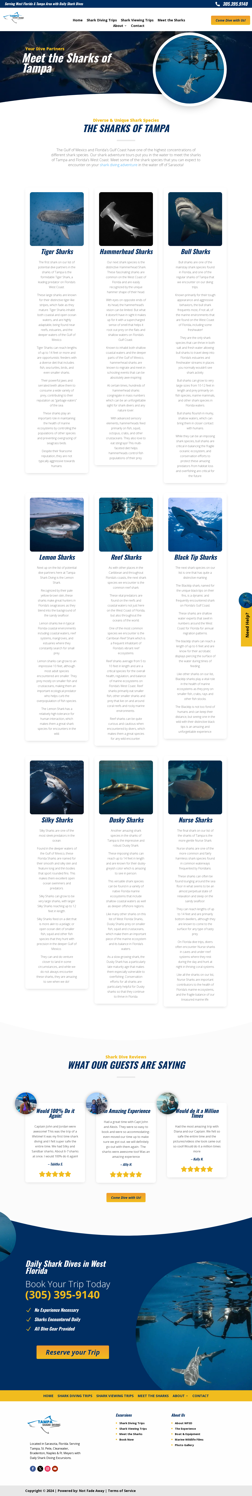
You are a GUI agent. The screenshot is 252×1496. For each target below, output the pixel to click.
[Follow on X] (40, 1469)
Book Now (126, 1439)
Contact (137, 26)
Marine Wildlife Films (189, 1439)
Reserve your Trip (73, 1352)
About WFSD (183, 1423)
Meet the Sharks (171, 20)
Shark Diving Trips (102, 20)
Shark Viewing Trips (137, 20)
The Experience (185, 1428)
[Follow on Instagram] (48, 1469)
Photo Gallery (184, 1445)
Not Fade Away (91, 1490)
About (118, 26)
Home (78, 20)
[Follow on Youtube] (55, 1469)
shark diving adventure (118, 164)
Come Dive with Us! (231, 20)
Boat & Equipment (187, 1434)
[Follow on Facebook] (33, 1469)
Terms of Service (122, 1490)
